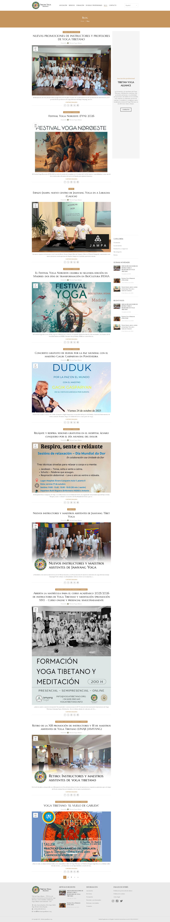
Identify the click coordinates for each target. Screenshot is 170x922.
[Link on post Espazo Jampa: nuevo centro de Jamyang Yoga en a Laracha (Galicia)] (71, 227)
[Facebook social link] (65, 105)
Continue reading (71, 102)
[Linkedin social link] (74, 105)
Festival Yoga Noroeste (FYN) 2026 (71, 116)
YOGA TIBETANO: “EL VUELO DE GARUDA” (71, 805)
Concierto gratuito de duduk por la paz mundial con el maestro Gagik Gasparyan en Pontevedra (71, 354)
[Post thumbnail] (117, 270)
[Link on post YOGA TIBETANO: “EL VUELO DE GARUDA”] (71, 836)
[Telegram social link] (77, 105)
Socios (71, 189)
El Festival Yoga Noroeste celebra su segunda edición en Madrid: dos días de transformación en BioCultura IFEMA (71, 274)
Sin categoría (75, 32)
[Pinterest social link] (71, 105)
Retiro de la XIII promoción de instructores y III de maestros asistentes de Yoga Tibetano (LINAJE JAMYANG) (71, 727)
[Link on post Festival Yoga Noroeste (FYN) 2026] (71, 147)
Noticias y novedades (92, 903)
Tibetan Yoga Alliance (75, 43)
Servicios (89, 894)
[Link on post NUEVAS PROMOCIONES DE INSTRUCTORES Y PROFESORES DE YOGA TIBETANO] (71, 70)
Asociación (89, 891)
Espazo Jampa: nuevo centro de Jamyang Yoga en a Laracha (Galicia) (71, 194)
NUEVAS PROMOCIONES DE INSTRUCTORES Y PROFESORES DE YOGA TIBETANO (71, 37)
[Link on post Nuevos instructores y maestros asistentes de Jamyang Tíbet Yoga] (71, 547)
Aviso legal (117, 897)
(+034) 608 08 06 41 (40, 909)
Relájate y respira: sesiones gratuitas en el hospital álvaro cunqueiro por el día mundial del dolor (71, 434)
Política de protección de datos (123, 891)
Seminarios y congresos (71, 112)
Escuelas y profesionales (93, 900)
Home (82, 21)
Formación (67, 32)
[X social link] (68, 105)
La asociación (67, 589)
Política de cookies (119, 894)
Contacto (89, 906)
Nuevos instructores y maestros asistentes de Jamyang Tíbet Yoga (71, 514)
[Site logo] (41, 5)
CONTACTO (125, 109)
